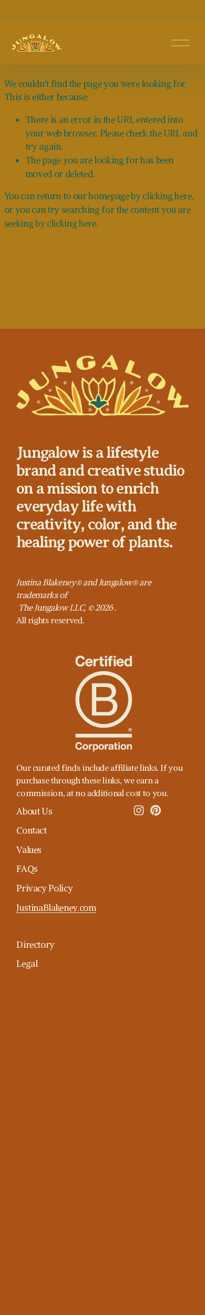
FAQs (27, 869)
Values (29, 850)
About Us (34, 811)
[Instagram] (139, 810)
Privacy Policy (44, 888)
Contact (31, 830)
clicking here (167, 196)
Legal (26, 963)
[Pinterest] (155, 810)
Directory (35, 944)
